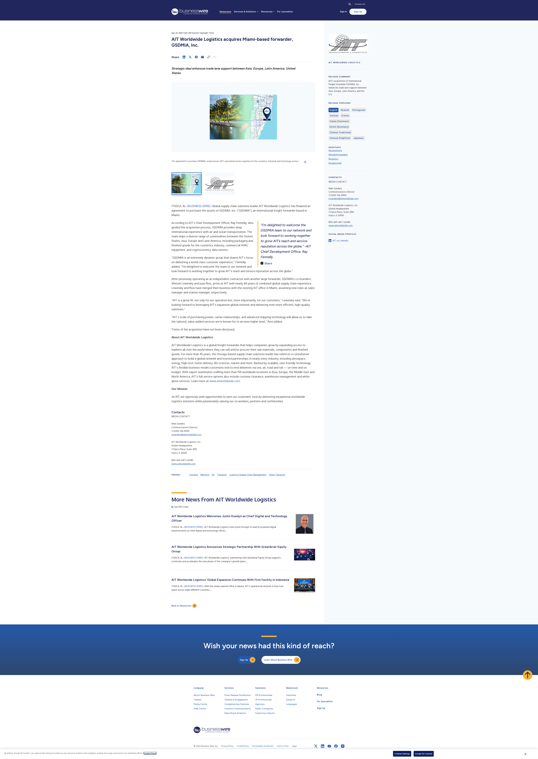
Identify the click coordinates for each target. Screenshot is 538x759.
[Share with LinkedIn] (184, 57)
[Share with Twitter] (190, 57)
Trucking (193, 474)
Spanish (345, 110)
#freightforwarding (338, 154)
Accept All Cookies (423, 754)
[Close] (525, 754)
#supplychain (335, 163)
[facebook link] (336, 746)
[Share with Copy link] (208, 57)
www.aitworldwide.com (224, 381)
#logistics (333, 158)
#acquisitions (335, 150)
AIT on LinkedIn (340, 240)
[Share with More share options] (215, 57)
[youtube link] (329, 746)
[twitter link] (315, 746)
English (333, 110)
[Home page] (189, 11)
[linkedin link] (322, 746)
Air (213, 474)
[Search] (349, 4)
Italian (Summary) (339, 121)
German (334, 115)
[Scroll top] (527, 675)
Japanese (359, 138)
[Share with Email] (202, 57)
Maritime (204, 474)
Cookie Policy (150, 753)
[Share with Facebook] (196, 57)
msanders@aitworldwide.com (186, 434)
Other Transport (277, 474)
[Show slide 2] (220, 183)
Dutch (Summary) (339, 127)
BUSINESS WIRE (198, 206)
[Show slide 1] (186, 183)
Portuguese (358, 110)
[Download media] (305, 161)
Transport (222, 474)
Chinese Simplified (340, 138)
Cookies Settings (402, 754)
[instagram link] (342, 746)
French (345, 115)
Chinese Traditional (340, 132)
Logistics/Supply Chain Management (247, 474)
